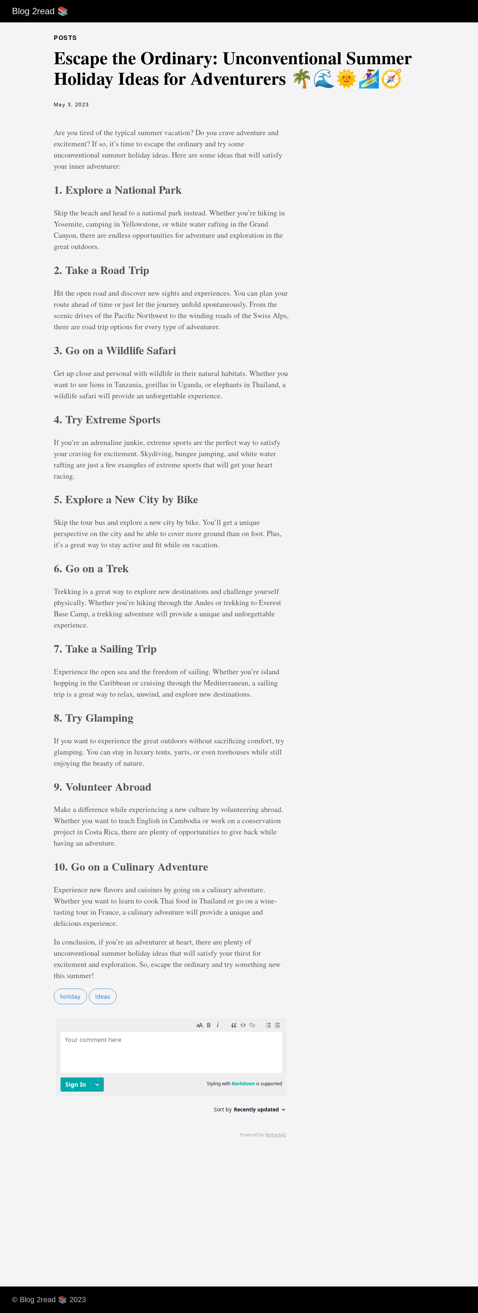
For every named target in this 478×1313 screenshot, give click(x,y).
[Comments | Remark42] (171, 1077)
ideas (102, 996)
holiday (70, 996)
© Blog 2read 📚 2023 (49, 1299)
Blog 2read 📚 (40, 11)
